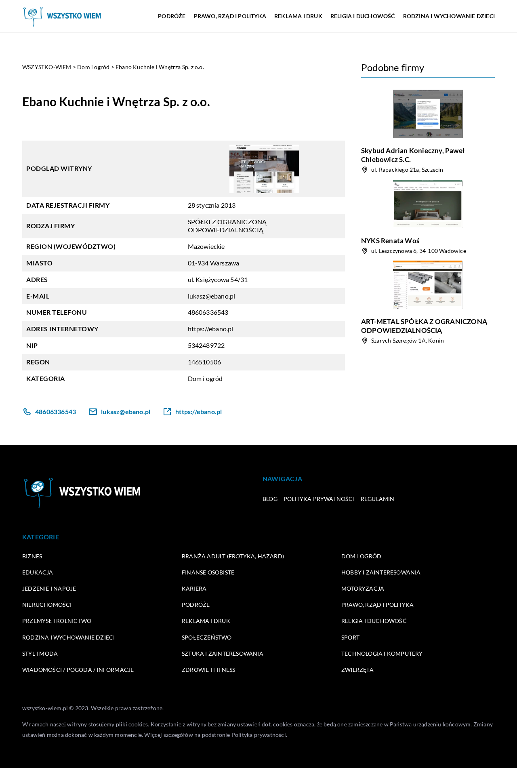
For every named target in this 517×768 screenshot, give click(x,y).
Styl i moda (40, 653)
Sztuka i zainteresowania (222, 653)
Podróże (171, 16)
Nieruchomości (47, 604)
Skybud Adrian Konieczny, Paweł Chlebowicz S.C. (413, 155)
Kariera (194, 588)
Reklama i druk (298, 16)
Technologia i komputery (382, 653)
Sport (350, 637)
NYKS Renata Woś (390, 240)
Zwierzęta (357, 669)
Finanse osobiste (208, 572)
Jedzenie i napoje (49, 588)
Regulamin (378, 498)
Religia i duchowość (362, 16)
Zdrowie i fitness (208, 669)
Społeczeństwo (207, 637)
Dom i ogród (205, 378)
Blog (270, 498)
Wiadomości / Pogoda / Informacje (78, 669)
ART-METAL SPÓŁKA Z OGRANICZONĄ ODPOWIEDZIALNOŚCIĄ (424, 326)
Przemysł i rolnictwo (56, 620)
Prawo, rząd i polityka (230, 16)
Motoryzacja (362, 588)
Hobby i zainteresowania (381, 572)
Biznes (32, 556)
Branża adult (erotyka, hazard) (233, 556)
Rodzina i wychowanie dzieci (449, 16)
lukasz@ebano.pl (211, 296)
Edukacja (37, 572)
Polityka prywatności (319, 498)
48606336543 (208, 312)
